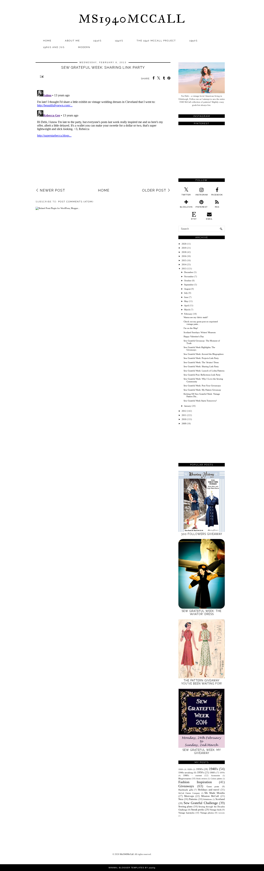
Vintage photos (207, 813)
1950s (193, 40)
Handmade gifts (185, 790)
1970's (222, 773)
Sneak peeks (197, 809)
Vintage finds (215, 810)
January (187, 406)
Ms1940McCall (132, 19)
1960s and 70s (54, 47)
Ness (180, 799)
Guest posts (213, 786)
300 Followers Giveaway (201, 534)
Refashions (207, 799)
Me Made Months (214, 792)
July (186, 293)
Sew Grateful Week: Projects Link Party (201, 358)
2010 (184, 419)
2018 (184, 252)
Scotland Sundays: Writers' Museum (200, 332)
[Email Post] (41, 76)
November (189, 276)
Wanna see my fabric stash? (196, 317)
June (186, 297)
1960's (212, 772)
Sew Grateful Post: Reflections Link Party (202, 375)
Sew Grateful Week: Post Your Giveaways (202, 385)
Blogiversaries (184, 778)
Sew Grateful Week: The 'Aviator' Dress (201, 362)
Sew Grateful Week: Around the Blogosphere (204, 354)
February (188, 314)
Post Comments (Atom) (75, 201)
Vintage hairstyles (186, 813)
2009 (184, 423)
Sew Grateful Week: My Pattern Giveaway (202, 390)
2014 (184, 264)
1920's (189, 769)
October (187, 280)
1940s (119, 40)
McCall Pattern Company (189, 793)
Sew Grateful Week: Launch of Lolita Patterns (204, 371)
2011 (184, 415)
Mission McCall (210, 796)
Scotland (220, 799)
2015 (184, 260)
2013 (184, 268)
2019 (184, 248)
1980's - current (192, 775)
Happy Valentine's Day (194, 336)
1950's (200, 772)
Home (47, 40)
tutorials (221, 813)
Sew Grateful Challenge (201, 803)
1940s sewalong (185, 772)
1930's (199, 769)
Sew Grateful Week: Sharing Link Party (201, 366)
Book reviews (201, 779)
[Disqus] (103, 137)
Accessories (215, 775)
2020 (184, 244)
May (186, 301)
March (187, 309)
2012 (184, 411)
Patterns (193, 799)
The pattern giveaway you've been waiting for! (201, 682)
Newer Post (52, 190)
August (187, 289)
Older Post (154, 190)
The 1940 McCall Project (156, 40)
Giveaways (186, 786)
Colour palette (216, 779)
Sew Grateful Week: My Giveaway (201, 751)
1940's (213, 769)
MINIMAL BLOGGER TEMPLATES (126, 868)
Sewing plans (185, 806)
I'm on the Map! (191, 328)
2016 (184, 256)
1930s (97, 40)
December (188, 272)
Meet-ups (189, 796)
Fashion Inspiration (195, 782)
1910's (180, 769)
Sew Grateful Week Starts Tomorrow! (200, 401)
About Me (72, 40)
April (186, 305)
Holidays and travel (208, 789)
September (189, 284)
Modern (84, 47)
